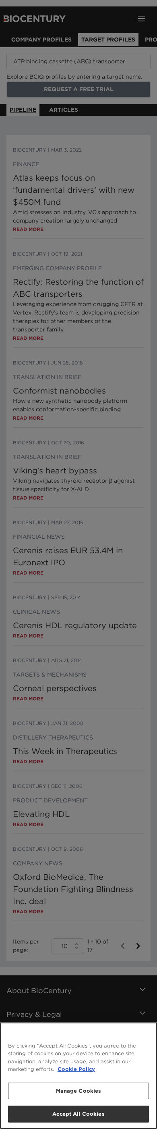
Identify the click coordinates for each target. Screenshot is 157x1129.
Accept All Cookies (78, 1114)
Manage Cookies (78, 1091)
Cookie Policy (76, 1069)
